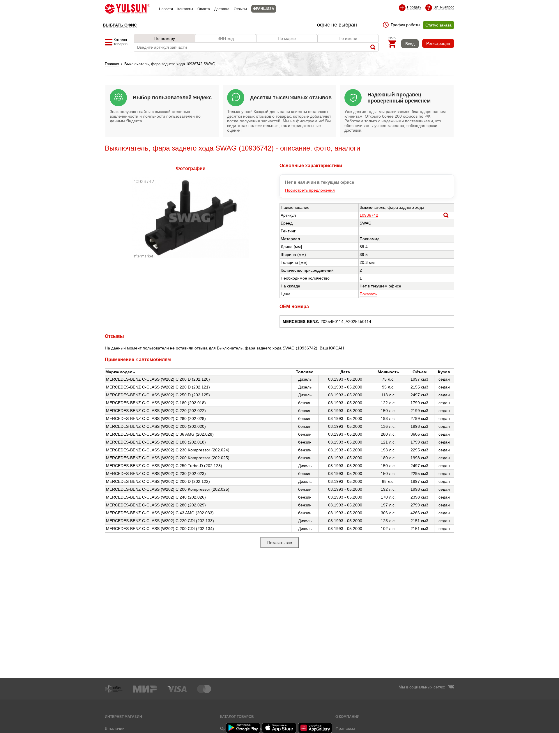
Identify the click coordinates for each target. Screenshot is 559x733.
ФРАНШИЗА (263, 9)
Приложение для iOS (279, 728)
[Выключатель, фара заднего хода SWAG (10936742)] (190, 256)
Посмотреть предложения (310, 190)
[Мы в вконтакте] (451, 687)
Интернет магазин (123, 716)
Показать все (279, 542)
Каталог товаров (237, 716)
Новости (166, 9)
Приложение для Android (243, 728)
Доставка (221, 9)
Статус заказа (438, 25)
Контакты (185, 9)
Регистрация (438, 43)
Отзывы (240, 9)
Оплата (203, 9)
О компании (347, 716)
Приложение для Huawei (315, 728)
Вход (410, 43)
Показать (368, 294)
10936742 (369, 215)
